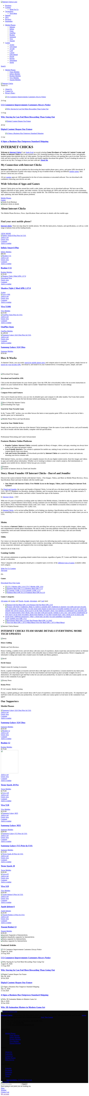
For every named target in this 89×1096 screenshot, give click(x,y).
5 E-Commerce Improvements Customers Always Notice (25, 105)
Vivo (11, 39)
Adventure (13, 47)
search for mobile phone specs (35, 363)
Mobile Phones (10, 1033)
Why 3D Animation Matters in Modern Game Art (23, 1007)
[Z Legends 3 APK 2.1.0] (14, 590)
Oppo (11, 31)
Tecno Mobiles (6, 789)
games (84, 1015)
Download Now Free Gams (10, 583)
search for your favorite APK (11, 365)
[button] (5, 237)
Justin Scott (30, 152)
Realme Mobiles (15, 76)
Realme (12, 35)
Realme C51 (6, 268)
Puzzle (12, 56)
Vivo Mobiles (14, 78)
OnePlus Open (7, 327)
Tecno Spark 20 (8, 866)
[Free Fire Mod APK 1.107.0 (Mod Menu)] (20, 622)
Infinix (12, 29)
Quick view (5, 239)
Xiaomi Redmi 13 (8, 927)
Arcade (12, 49)
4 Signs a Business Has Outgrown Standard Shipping (24, 141)
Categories (8, 1054)
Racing (12, 58)
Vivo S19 (5, 886)
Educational (14, 55)
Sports (12, 62)
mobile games (74, 171)
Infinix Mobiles (15, 74)
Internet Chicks (15, 152)
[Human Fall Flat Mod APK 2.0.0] (17, 605)
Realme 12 (5, 743)
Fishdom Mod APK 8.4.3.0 (35, 592)
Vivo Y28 (5, 805)
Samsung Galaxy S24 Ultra (13, 347)
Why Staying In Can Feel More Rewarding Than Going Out (28, 117)
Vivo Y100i (6, 306)
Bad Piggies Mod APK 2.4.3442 (41, 620)
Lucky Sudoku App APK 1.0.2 (16, 618)
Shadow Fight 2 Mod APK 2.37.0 (16, 288)
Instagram (8, 1072)
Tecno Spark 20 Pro (10, 785)
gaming (8, 177)
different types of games (66, 563)
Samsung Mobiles (7, 351)
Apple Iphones (6, 911)
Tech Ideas (13, 13)
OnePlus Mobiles (7, 331)
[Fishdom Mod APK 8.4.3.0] (15, 592)
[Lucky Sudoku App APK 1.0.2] (46, 617)
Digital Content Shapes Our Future (16, 129)
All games (4, 601)
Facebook (8, 1070)
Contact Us (9, 1056)
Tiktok (7, 1076)
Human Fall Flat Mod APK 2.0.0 (41, 605)
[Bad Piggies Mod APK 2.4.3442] (17, 620)
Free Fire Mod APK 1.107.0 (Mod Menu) (50, 622)
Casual (12, 53)
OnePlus (12, 33)
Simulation (13, 60)
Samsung (13, 37)
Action (12, 45)
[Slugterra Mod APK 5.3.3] (15, 588)
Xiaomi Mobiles (15, 80)
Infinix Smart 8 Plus (10, 248)
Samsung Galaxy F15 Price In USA (16, 846)
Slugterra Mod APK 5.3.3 (34, 588)
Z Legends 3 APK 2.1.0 (32, 590)
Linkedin (8, 1068)
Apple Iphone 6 (8, 906)
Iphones (12, 27)
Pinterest (8, 1074)
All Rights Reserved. (19, 1080)
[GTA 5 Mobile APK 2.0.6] (15, 587)
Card (11, 51)
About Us (8, 1052)
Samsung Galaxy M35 (11, 825)
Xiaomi (12, 41)
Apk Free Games (47, 1017)
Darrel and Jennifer (9, 489)
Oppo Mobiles (14, 72)
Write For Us (14, 9)
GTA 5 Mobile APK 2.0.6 (34, 587)
